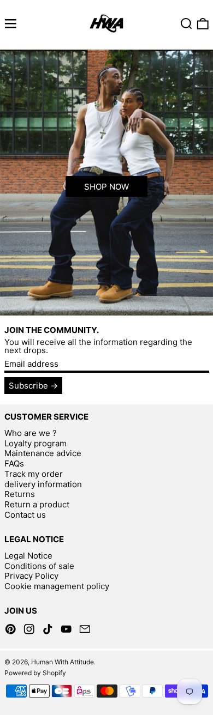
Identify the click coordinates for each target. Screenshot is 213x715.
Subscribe (28, 385)
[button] (186, 24)
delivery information (43, 484)
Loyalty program (35, 443)
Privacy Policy (31, 576)
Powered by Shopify (35, 673)
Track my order (33, 474)
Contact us (25, 515)
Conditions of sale (39, 566)
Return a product (36, 504)
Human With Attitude (62, 662)
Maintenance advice (42, 453)
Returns (19, 494)
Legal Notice (28, 555)
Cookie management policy (56, 586)
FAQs (14, 463)
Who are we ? (30, 433)
